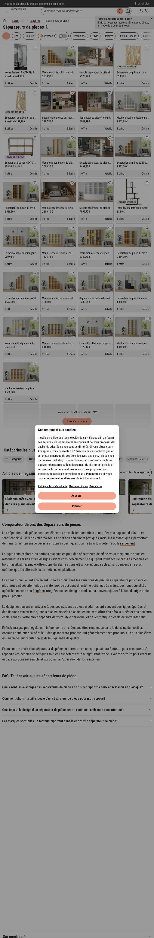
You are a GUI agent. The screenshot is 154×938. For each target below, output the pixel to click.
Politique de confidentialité (52, 486)
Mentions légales (78, 486)
